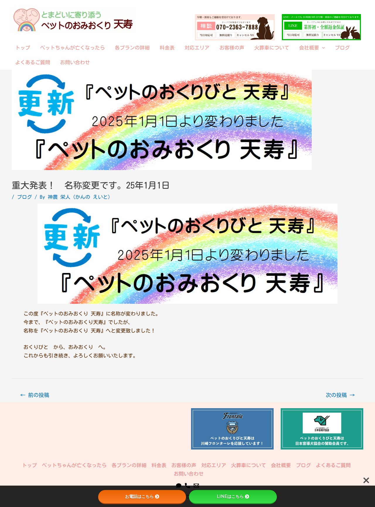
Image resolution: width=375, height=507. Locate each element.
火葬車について (271, 47)
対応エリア (197, 47)
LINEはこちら (230, 496)
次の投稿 (340, 395)
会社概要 (309, 47)
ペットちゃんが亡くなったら (72, 47)
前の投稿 (34, 395)
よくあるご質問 (32, 62)
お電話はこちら (139, 496)
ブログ (342, 47)
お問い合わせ (75, 62)
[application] (322, 47)
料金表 (167, 47)
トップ (22, 47)
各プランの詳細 (132, 47)
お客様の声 (231, 47)
